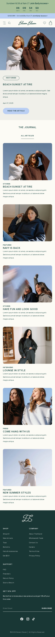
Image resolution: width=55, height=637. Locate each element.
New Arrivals (8, 538)
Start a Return (8, 583)
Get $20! (6, 556)
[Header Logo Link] (27, 23)
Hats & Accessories (10, 551)
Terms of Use (34, 551)
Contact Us (33, 542)
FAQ (4, 569)
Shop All (6, 534)
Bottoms (6, 547)
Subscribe (47, 608)
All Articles (27, 136)
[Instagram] (27, 619)
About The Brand (35, 534)
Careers (32, 547)
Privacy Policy (34, 556)
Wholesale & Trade (36, 538)
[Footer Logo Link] (27, 518)
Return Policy (8, 578)
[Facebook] (21, 619)
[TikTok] (33, 619)
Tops (5, 542)
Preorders (6, 574)
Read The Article (16, 111)
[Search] (9, 23)
